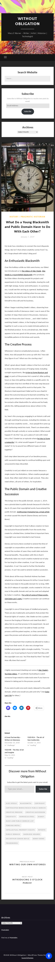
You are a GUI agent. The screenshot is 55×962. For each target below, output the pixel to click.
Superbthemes (27, 958)
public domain (13, 834)
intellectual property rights (20, 830)
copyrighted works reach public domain (26, 808)
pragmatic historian (33, 217)
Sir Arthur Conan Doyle (17, 838)
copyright (40, 803)
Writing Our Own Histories (27, 864)
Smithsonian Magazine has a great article (33, 512)
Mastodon (5, 930)
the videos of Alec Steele (31, 271)
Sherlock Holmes (31, 834)
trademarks (12, 843)
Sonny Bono (38, 838)
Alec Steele (11, 803)
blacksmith (25, 803)
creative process (14, 812)
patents (41, 830)
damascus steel (26, 816)
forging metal (13, 825)
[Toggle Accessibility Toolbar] (48, 955)
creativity (11, 816)
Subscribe (27, 112)
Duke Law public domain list (20, 821)
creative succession (35, 812)
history (14, 217)
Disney (41, 816)
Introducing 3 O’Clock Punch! (27, 881)
